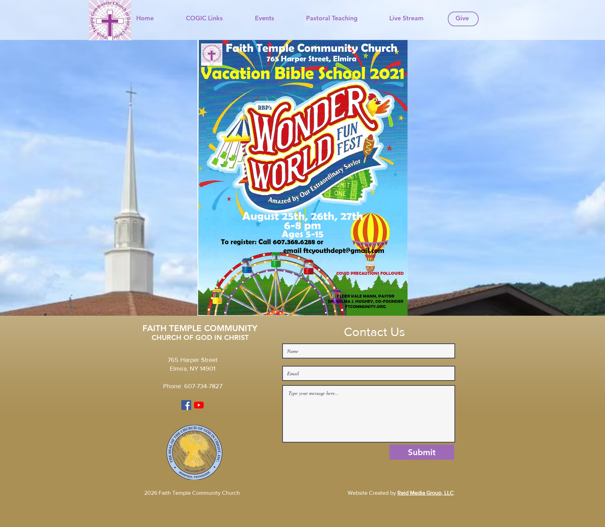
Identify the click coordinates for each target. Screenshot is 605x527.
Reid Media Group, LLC (425, 493)
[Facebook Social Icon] (186, 405)
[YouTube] (199, 405)
